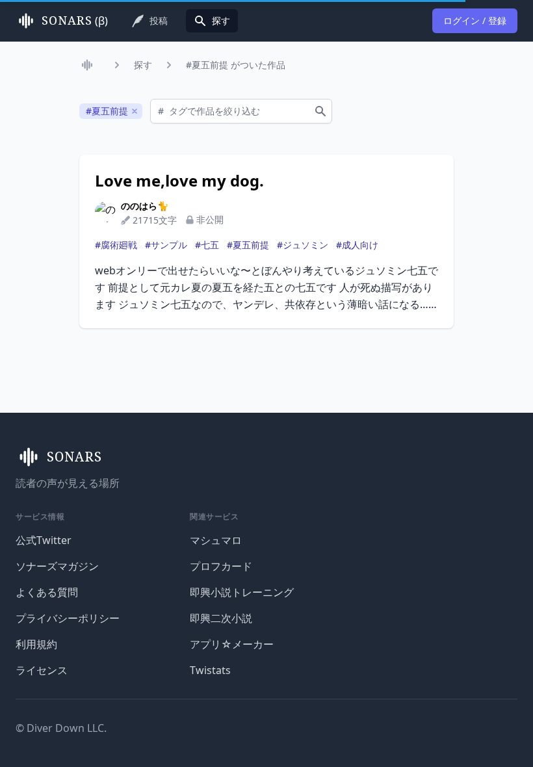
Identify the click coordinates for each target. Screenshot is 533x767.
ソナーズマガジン (57, 566)
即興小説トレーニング (242, 592)
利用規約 (36, 644)
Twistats (210, 670)
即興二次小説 (221, 618)
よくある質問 (47, 592)
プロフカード (221, 566)
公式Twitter (44, 540)
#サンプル (166, 245)
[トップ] (89, 65)
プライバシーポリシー (68, 618)
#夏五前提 (248, 245)
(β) (75, 21)
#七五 (207, 245)
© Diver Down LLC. (61, 728)
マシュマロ (216, 540)
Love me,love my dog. (179, 180)
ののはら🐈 (144, 206)
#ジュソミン (302, 245)
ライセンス (42, 670)
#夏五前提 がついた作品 (235, 64)
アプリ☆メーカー (232, 644)
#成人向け (357, 245)
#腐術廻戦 (116, 245)
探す (143, 64)
